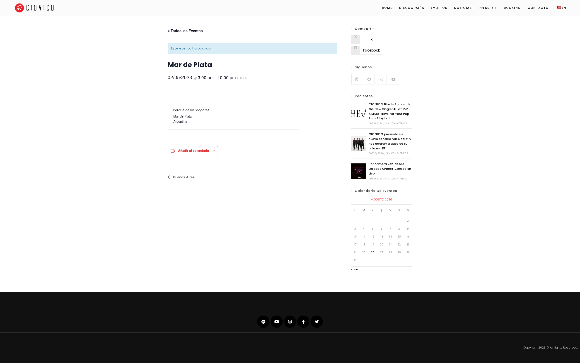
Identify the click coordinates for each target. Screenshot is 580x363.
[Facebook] (369, 79)
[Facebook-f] (303, 322)
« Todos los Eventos (185, 30)
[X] (356, 79)
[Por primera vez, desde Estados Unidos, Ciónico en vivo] (358, 171)
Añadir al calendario (193, 150)
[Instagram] (381, 79)
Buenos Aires (183, 176)
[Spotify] (263, 322)
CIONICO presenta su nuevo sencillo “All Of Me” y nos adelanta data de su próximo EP (390, 141)
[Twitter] (317, 322)
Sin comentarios (396, 123)
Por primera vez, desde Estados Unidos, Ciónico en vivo (390, 169)
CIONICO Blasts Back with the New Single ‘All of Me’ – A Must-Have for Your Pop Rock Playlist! (390, 111)
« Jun (354, 269)
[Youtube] (393, 79)
